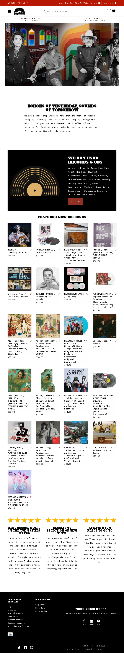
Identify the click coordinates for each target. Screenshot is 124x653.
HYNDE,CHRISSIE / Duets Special (45, 251)
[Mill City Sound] (26, 11)
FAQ (9, 607)
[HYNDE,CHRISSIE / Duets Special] (48, 235)
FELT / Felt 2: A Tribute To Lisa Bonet (102, 450)
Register (39, 605)
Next (108, 54)
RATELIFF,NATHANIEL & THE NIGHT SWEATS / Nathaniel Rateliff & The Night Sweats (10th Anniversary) (103, 405)
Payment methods (15, 620)
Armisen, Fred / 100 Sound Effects (18, 295)
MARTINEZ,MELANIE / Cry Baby (74, 295)
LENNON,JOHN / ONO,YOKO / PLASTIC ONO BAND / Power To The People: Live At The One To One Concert (17, 456)
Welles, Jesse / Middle (102, 342)
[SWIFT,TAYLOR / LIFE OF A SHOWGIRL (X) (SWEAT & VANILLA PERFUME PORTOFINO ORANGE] (19, 381)
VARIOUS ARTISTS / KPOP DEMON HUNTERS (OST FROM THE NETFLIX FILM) (18, 501)
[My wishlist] (109, 10)
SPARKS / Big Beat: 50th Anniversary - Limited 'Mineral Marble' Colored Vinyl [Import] (45, 454)
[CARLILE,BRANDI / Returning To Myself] (48, 279)
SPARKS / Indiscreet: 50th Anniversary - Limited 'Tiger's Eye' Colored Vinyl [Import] (74, 454)
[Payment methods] (11, 634)
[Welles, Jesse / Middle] (105, 326)
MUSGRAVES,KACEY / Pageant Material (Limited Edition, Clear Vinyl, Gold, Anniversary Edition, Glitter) (103, 301)
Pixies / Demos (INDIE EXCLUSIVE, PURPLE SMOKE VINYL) (103, 254)
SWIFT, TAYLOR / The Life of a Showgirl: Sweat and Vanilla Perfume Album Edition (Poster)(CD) (45, 403)
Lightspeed (100, 649)
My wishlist (41, 611)
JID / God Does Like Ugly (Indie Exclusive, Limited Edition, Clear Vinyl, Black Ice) (17, 347)
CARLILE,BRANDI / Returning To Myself (45, 297)
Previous (15, 54)
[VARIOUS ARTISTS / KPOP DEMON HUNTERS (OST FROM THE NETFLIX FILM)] (19, 482)
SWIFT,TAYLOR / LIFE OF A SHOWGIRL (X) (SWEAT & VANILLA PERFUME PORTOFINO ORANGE (18, 402)
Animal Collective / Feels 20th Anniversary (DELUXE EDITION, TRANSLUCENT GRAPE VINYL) (46, 347)
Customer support (16, 623)
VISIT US (75, 201)
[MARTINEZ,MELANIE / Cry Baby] (76, 279)
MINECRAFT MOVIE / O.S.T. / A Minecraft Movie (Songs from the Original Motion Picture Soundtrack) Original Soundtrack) (74, 351)
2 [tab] (103, 82)
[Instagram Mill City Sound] (31, 647)
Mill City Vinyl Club (18, 626)
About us (12, 610)
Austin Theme (73, 649)
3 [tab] (111, 82)
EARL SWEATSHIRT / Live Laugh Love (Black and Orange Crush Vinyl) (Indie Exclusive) (74, 255)
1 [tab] (94, 82)
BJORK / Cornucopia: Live (17, 251)
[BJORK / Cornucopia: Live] (19, 235)
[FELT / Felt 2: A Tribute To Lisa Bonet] (105, 433)
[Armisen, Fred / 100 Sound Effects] (19, 279)
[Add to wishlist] (30, 250)
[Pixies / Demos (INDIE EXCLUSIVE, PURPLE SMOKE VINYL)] (105, 235)
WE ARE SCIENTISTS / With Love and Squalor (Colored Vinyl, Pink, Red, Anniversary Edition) (74, 402)
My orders (40, 608)
